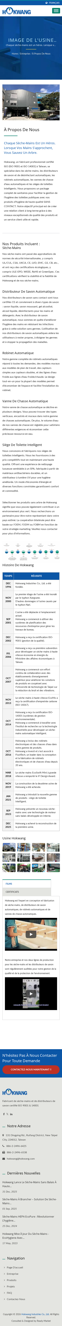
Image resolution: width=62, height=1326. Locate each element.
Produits (11, 1280)
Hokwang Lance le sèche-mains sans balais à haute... (29, 1184)
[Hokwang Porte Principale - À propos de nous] (9, 847)
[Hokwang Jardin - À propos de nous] (9, 868)
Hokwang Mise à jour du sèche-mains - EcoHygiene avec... (25, 1236)
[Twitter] (7, 1114)
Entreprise (25, 54)
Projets (11, 1286)
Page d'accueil (15, 1267)
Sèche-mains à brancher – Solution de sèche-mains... (29, 1201)
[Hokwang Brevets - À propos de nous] (53, 857)
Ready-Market (44, 1321)
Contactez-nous (16, 1299)
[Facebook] (4, 1114)
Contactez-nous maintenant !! (31, 1069)
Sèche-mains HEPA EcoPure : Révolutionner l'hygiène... (28, 1218)
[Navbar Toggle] (56, 10)
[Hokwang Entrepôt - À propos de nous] (23, 847)
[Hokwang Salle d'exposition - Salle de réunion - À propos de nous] (38, 857)
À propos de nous (41, 54)
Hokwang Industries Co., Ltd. (35, 1314)
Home (15, 54)
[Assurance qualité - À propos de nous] (38, 868)
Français (54, 3)
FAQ (9, 1293)
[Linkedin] (11, 1114)
